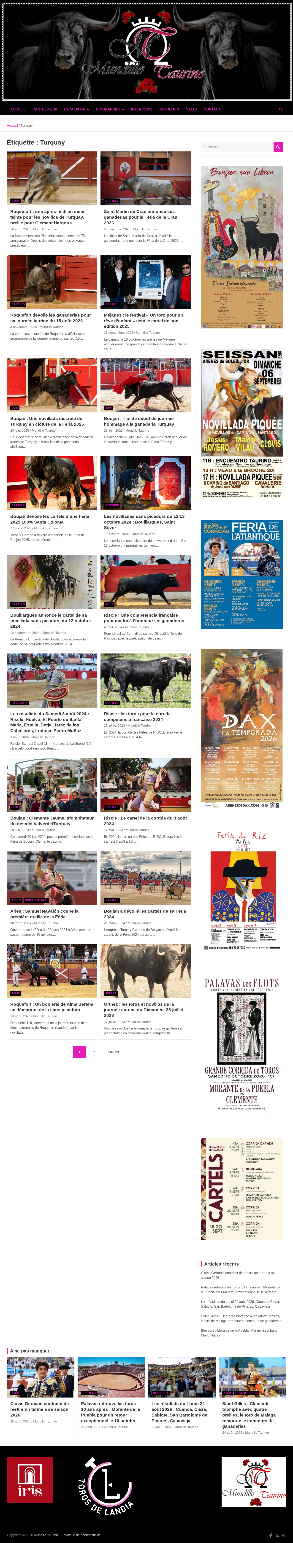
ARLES (16, 900)
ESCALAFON (74, 109)
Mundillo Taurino (45, 229)
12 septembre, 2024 (25, 632)
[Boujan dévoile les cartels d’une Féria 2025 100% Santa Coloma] (52, 483)
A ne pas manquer (29, 1350)
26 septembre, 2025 (118, 332)
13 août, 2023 (20, 1016)
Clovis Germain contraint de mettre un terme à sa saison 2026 (39, 1409)
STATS (191, 109)
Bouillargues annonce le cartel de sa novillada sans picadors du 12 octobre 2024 (50, 621)
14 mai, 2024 (113, 830)
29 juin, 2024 (19, 830)
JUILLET (110, 993)
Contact (212, 109)
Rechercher (278, 147)
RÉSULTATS (169, 109)
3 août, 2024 (19, 737)
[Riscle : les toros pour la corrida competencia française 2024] (145, 680)
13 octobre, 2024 (116, 534)
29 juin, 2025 (19, 430)
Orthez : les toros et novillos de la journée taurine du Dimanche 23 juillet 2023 (143, 1010)
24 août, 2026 (232, 1432)
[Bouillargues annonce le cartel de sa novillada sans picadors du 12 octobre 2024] (52, 582)
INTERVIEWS (141, 109)
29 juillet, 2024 (114, 725)
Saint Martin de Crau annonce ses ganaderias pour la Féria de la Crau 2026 (140, 217)
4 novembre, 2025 (23, 327)
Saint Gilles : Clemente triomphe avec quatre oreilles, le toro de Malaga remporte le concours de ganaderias (249, 1415)
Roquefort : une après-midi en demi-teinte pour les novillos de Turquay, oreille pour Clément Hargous (48, 217)
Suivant (113, 1052)
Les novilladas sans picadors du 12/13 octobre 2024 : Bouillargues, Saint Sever (144, 522)
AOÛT (15, 200)
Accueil (18, 109)
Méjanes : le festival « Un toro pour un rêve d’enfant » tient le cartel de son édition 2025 (143, 321)
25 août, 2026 (20, 1421)
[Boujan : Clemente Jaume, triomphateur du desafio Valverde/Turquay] (52, 785)
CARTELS (111, 200)
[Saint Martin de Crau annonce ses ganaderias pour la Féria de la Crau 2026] (145, 178)
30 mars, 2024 (20, 923)
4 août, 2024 (113, 627)
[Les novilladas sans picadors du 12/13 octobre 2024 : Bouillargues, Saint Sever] (145, 483)
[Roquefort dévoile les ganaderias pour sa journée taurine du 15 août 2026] (52, 282)
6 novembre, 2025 (117, 229)
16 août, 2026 (20, 229)
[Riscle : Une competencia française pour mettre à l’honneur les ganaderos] (145, 582)
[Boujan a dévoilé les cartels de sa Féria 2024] (145, 878)
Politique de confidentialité (81, 1535)
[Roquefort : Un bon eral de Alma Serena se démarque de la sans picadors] (52, 971)
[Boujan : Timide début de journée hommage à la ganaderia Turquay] (145, 385)
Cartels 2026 (45, 109)
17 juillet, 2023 (114, 1022)
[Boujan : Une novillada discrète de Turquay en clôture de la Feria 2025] (52, 385)
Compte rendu (36, 900)
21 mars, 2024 (114, 923)
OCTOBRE (112, 505)
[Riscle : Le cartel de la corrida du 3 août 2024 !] (145, 785)
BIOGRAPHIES (108, 109)
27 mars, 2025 (20, 528)
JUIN (15, 407)
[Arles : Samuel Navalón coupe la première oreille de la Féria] (52, 878)
